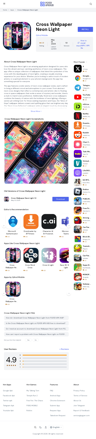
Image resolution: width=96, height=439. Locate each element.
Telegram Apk (8, 405)
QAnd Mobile (42, 35)
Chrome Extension (57, 400)
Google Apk (8, 390)
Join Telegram (79, 405)
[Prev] (8, 152)
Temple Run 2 (32, 395)
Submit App (55, 405)
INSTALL (85, 29)
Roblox (29, 410)
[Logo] (47, 3)
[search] (90, 4)
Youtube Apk (8, 410)
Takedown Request (58, 415)
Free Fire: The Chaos (34, 400)
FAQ (51, 390)
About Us (77, 400)
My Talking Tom (32, 390)
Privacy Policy (79, 390)
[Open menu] (4, 3)
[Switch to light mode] (40, 427)
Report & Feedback (82, 410)
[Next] (64, 152)
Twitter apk (7, 400)
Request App (55, 410)
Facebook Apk (9, 395)
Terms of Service (80, 395)
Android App (55, 395)
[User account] (46, 427)
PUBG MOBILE (32, 405)
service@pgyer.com (82, 415)
